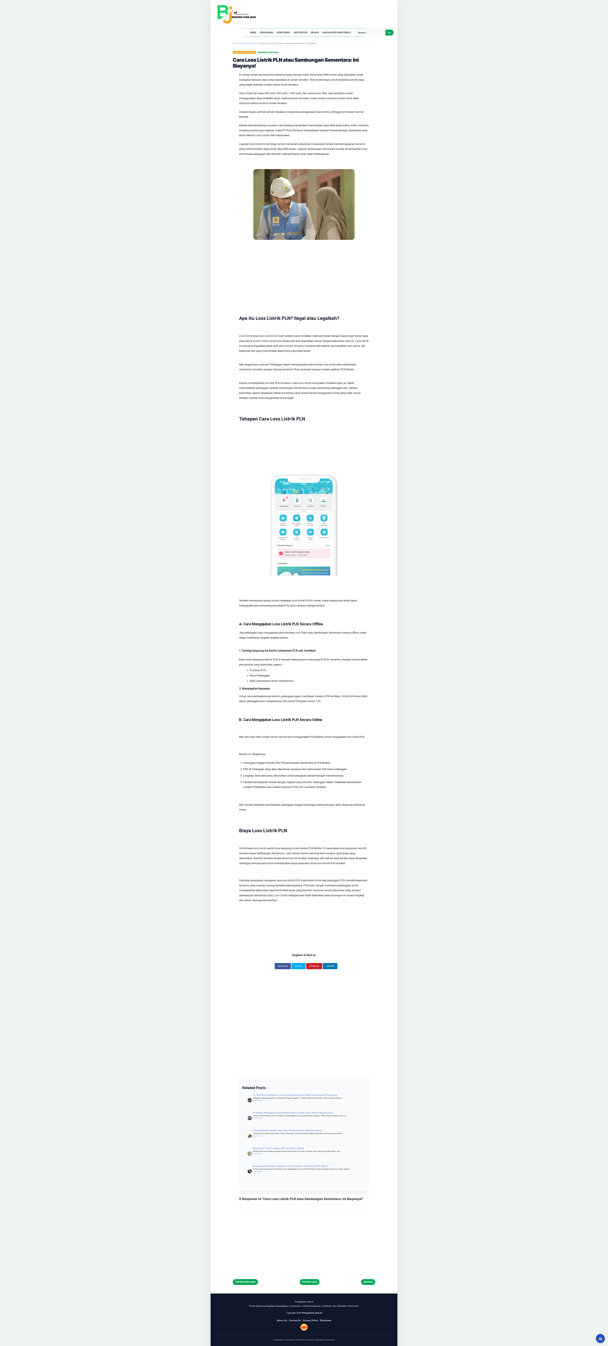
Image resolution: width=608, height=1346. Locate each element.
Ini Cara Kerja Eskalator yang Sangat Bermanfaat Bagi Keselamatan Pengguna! (295, 1095)
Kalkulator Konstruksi (336, 32)
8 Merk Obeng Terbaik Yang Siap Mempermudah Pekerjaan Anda (287, 1130)
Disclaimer (325, 1320)
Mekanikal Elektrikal (268, 52)
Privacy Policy (310, 1320)
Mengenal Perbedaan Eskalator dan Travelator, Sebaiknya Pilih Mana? (290, 1166)
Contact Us (295, 1320)
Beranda (368, 1282)
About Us (282, 1320)
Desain (315, 32)
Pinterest (314, 966)
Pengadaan (266, 32)
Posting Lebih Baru (245, 1282)
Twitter (298, 966)
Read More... (258, 1100)
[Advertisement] (304, 266)
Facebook (283, 966)
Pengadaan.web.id (312, 1313)
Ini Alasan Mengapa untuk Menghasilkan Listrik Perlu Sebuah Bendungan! (293, 1112)
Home (253, 32)
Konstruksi (283, 32)
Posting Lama (309, 1282)
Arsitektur (300, 32)
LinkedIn (330, 966)
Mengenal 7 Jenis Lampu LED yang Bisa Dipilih (278, 1148)
